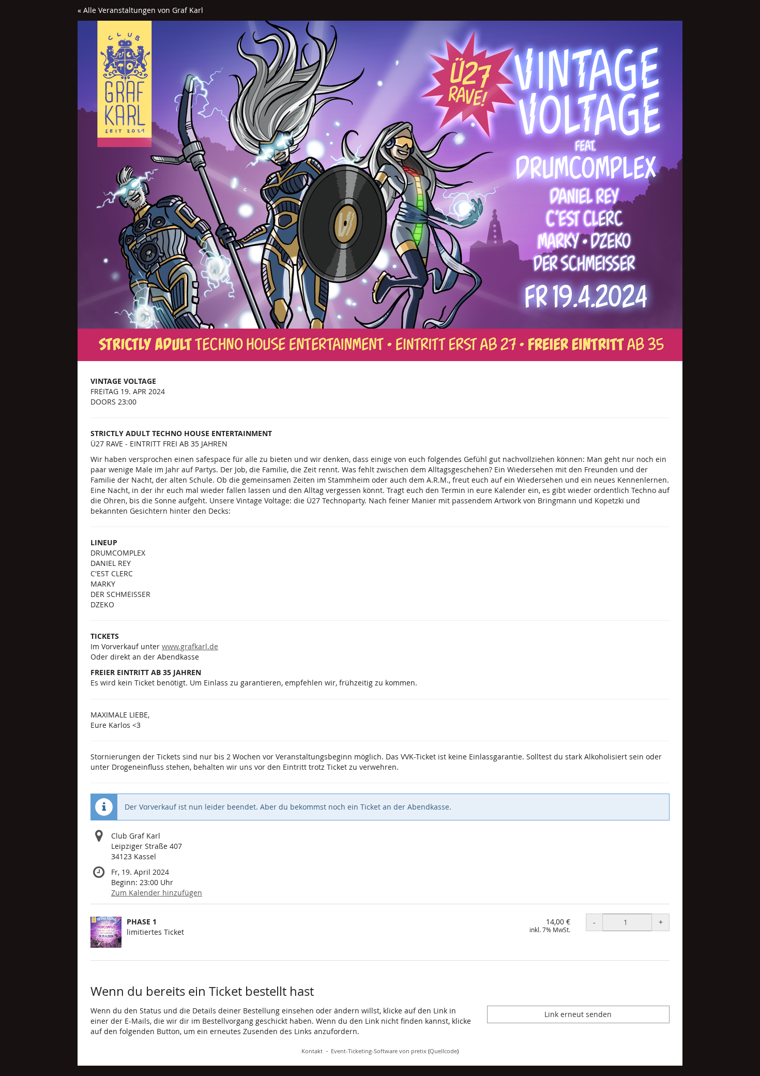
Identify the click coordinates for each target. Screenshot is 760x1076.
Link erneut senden (578, 1014)
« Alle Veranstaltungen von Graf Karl (140, 10)
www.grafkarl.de (190, 646)
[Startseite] (380, 191)
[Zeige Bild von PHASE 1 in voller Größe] (105, 932)
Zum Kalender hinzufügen (156, 893)
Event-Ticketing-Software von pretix (379, 1051)
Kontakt (312, 1051)
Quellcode (443, 1051)
